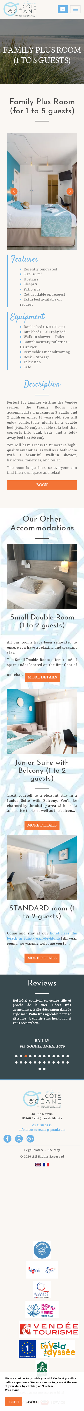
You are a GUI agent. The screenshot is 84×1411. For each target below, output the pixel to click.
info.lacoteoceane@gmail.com (42, 1130)
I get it (13, 1401)
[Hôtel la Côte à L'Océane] (27, 9)
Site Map (53, 1150)
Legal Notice (34, 1150)
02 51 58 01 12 (42, 1125)
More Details (42, 677)
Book (42, 484)
